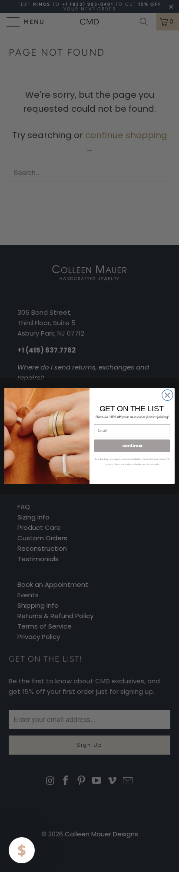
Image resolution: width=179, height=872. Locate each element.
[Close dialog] (167, 394)
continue (132, 446)
